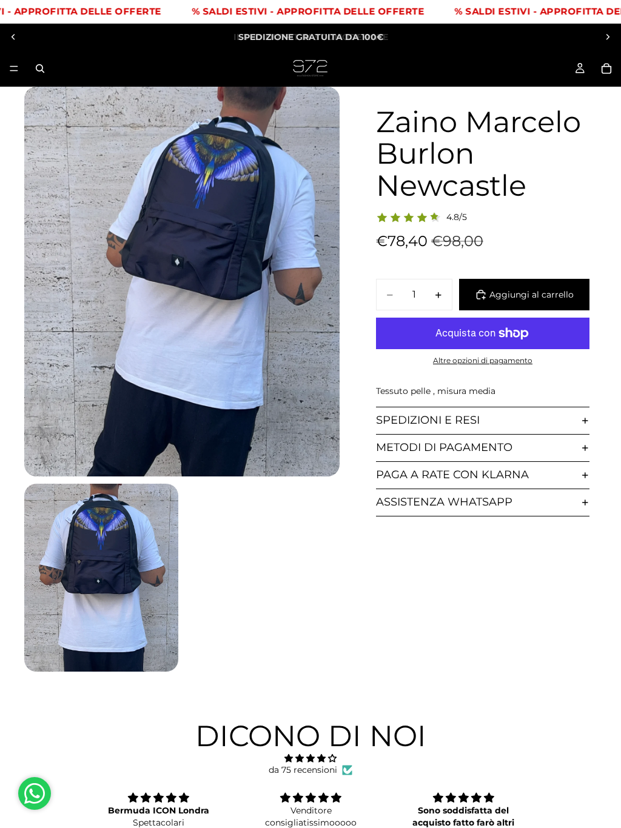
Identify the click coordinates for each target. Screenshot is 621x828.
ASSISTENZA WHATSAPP (444, 502)
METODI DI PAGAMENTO (444, 447)
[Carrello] (606, 68)
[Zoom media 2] (101, 578)
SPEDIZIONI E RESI (428, 420)
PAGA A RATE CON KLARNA (452, 474)
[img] (310, 758)
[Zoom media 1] (182, 281)
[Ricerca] (40, 68)
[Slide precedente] (13, 37)
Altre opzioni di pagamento (482, 360)
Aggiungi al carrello (531, 294)
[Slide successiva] (607, 37)
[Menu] (14, 68)
